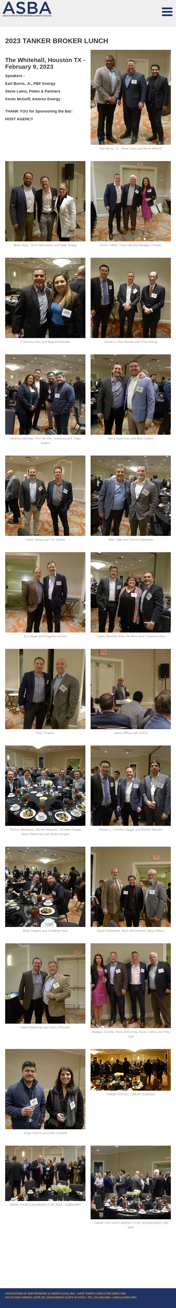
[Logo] (27, 9)
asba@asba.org (124, 1297)
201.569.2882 (102, 1297)
